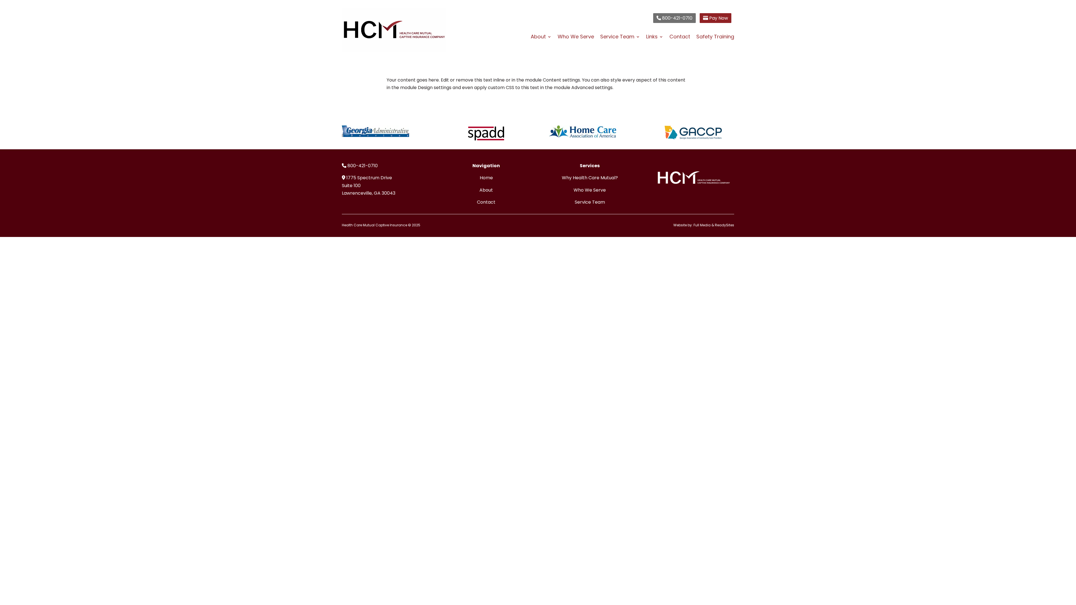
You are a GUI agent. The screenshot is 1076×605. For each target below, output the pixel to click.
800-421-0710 (676, 18)
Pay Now (718, 18)
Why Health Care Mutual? (590, 177)
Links (652, 37)
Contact (679, 37)
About (538, 37)
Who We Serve (576, 37)
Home (486, 177)
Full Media (702, 225)
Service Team (617, 37)
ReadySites (724, 225)
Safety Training (715, 37)
